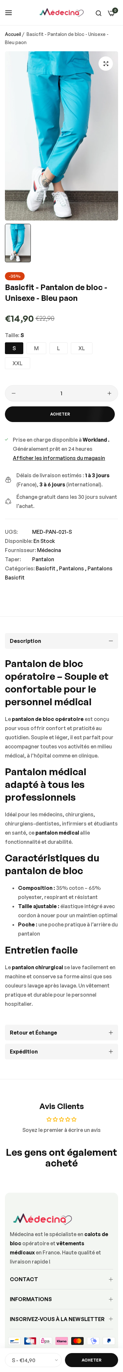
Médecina (49, 550)
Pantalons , (73, 568)
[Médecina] (61, 12)
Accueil (13, 34)
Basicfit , (47, 568)
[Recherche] (98, 12)
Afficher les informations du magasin (59, 458)
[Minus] (13, 393)
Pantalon (43, 559)
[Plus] (109, 393)
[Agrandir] (105, 63)
